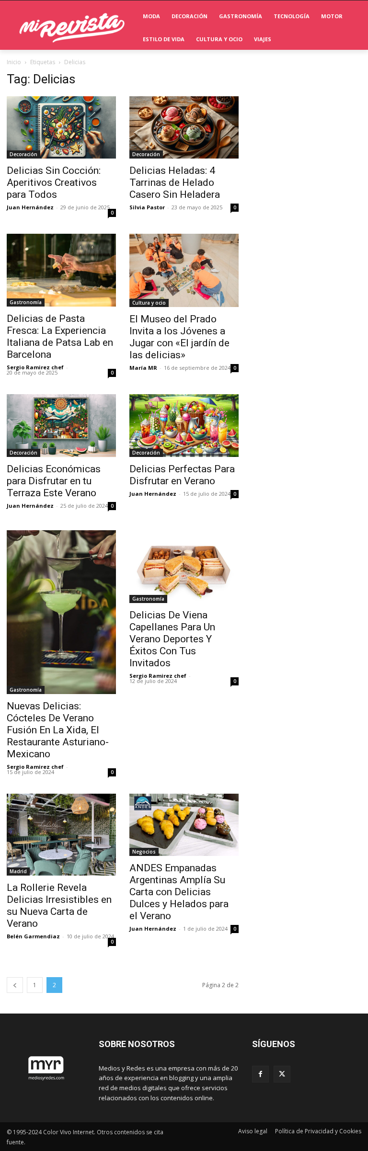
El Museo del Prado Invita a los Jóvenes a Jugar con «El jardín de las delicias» (179, 337)
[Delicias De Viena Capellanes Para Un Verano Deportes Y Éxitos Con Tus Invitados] (184, 566)
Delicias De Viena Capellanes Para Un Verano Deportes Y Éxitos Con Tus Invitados (172, 639)
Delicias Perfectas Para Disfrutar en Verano (182, 475)
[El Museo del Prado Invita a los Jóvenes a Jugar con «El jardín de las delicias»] (184, 270)
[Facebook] (260, 1074)
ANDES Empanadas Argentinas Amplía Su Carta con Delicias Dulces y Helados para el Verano (179, 892)
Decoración (23, 154)
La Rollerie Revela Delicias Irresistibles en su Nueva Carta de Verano (59, 905)
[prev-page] (15, 985)
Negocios (144, 851)
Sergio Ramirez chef (35, 367)
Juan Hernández (30, 207)
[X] (282, 1074)
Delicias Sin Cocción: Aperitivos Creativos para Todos (54, 182)
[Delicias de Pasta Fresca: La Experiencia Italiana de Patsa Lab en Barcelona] (61, 270)
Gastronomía (26, 302)
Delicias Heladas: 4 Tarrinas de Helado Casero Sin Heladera (174, 182)
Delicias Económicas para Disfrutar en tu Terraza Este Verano (54, 481)
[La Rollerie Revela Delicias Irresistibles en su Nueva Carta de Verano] (61, 835)
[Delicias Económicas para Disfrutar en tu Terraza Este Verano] (61, 425)
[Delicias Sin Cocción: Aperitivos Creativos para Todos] (61, 127)
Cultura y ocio (149, 302)
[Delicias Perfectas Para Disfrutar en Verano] (184, 425)
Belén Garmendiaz (33, 936)
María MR (143, 367)
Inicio (14, 62)
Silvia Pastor (147, 207)
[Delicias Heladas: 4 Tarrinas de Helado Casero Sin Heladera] (184, 127)
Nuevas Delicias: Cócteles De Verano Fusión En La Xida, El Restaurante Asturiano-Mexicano (58, 730)
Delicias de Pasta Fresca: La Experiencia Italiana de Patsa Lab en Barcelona (60, 336)
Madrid (18, 871)
